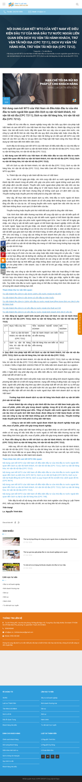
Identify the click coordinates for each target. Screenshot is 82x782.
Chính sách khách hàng (10, 739)
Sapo (57, 779)
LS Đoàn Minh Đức (47, 750)
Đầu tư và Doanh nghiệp (11, 584)
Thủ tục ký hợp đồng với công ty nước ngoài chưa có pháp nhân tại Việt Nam (50, 539)
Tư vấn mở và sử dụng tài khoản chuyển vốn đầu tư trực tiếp (44, 565)
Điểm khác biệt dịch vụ (10, 750)
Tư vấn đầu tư (47, 51)
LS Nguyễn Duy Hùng (48, 745)
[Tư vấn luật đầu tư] (19, 4)
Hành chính (7, 601)
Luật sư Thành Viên (9, 703)
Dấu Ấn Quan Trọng (9, 719)
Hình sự (6, 597)
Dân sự (5, 593)
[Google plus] (52, 756)
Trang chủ (36, 51)
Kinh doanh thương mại (11, 588)
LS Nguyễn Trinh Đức (48, 739)
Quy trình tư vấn (8, 761)
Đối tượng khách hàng (10, 745)
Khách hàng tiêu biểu (10, 725)
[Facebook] (43, 756)
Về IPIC (5, 698)
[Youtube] (57, 756)
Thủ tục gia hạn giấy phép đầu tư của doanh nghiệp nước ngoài (45, 552)
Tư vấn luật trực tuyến (11, 605)
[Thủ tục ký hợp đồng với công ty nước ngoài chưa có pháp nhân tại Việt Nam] (11, 541)
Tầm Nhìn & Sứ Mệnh (10, 709)
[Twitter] (48, 756)
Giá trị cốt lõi (7, 714)
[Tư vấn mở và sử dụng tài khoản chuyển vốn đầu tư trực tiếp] (11, 567)
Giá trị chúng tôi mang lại (11, 756)
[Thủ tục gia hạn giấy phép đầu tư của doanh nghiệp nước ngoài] (11, 554)
